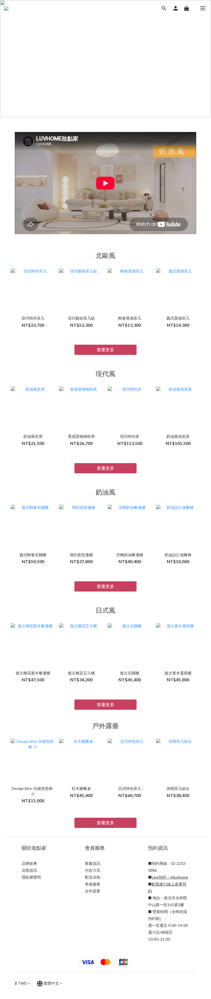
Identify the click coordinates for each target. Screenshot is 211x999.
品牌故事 (29, 863)
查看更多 (105, 349)
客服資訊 (92, 863)
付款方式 (92, 870)
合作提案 (92, 891)
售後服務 (92, 884)
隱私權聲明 (31, 877)
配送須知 (92, 877)
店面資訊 (29, 870)
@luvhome (179, 877)
